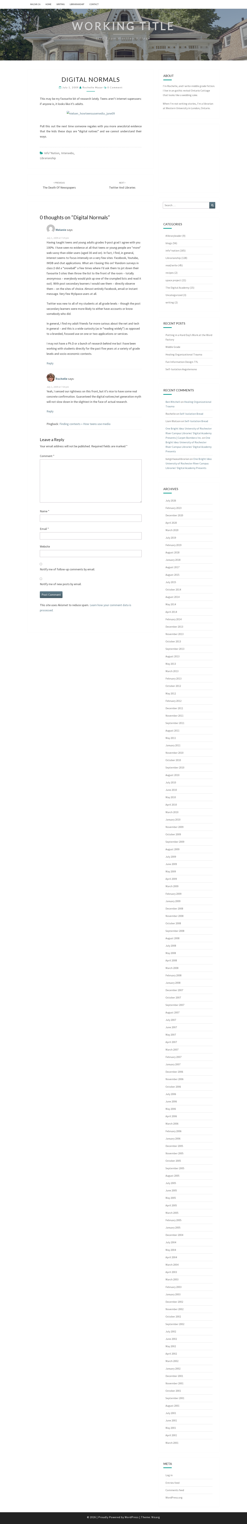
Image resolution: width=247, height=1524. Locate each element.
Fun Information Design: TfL (182, 361)
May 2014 (171, 604)
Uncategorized (174, 295)
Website (45, 546)
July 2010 (171, 782)
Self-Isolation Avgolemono (181, 369)
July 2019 (171, 537)
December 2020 (174, 515)
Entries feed (172, 1482)
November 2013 (174, 634)
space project (173, 280)
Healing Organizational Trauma (184, 354)
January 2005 (173, 1227)
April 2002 (171, 1353)
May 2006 (171, 1108)
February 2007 (173, 1057)
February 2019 (173, 545)
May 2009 (171, 871)
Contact (94, 4)
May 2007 (171, 1034)
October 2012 (173, 686)
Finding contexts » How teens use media (84, 424)
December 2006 (174, 1071)
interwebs (67, 153)
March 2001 (172, 1442)
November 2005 (174, 1153)
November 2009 (174, 827)
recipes (170, 272)
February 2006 (173, 1131)
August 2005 (172, 1175)
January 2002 (173, 1368)
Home (48, 4)
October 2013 (173, 641)
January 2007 (173, 1064)
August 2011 (172, 730)
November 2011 (174, 715)
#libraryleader (174, 235)
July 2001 (171, 1413)
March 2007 (172, 1049)
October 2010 (173, 760)
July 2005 (171, 1183)
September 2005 (175, 1168)
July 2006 (171, 1094)
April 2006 (171, 1116)
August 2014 (172, 597)
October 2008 (173, 923)
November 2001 (174, 1383)
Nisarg (155, 1517)
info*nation (51, 153)
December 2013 (174, 626)
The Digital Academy (177, 287)
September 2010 (175, 767)
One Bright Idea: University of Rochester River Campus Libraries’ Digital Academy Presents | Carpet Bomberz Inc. (189, 433)
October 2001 (173, 1390)
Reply (50, 363)
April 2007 (171, 1042)
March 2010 (172, 812)
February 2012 (173, 700)
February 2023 (173, 508)
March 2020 (172, 530)
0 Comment (115, 87)
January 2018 (173, 559)
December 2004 (174, 1235)
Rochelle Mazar (93, 87)
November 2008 (174, 916)
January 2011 (173, 745)
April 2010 (171, 804)
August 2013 (172, 656)
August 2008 (172, 938)
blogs (169, 243)
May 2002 (171, 1346)
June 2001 (171, 1420)
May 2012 (171, 693)
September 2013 (175, 648)
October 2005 (173, 1160)
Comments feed (175, 1490)
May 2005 (171, 1197)
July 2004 (171, 1242)
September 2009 (175, 841)
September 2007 (175, 1005)
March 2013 (172, 671)
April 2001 (171, 1435)
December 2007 (174, 990)
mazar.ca (35, 4)
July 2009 (171, 856)
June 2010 (171, 789)
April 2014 (171, 611)
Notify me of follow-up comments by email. (67, 569)
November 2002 (174, 1309)
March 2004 (172, 1264)
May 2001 (171, 1427)
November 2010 (174, 752)
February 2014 (173, 619)
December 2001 (174, 1376)
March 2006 (172, 1123)
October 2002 (173, 1316)
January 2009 (173, 901)
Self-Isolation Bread (191, 413)
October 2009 (173, 834)
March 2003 (172, 1279)
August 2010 (172, 775)
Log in (169, 1475)
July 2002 (171, 1331)
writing (60, 4)
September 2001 (175, 1398)
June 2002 (171, 1338)
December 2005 (174, 1146)
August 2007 (172, 1012)
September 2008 (175, 930)
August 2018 (172, 552)
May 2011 (171, 738)
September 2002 (175, 1324)
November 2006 (174, 1079)
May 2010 (171, 797)
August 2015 (172, 574)
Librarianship (77, 4)
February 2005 (173, 1220)
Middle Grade (173, 347)
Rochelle (61, 379)
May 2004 (171, 1250)
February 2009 (173, 893)
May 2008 (171, 953)
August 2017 (172, 567)
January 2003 (173, 1294)
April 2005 (171, 1205)
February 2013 (173, 678)
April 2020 (171, 522)
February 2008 (173, 975)
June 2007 (171, 1027)
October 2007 (173, 997)
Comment (47, 456)
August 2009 (172, 849)
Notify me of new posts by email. (60, 584)
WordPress (132, 1517)
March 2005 (172, 1212)
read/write (172, 265)
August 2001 (172, 1405)
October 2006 (173, 1086)
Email (44, 529)
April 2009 (171, 878)
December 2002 (174, 1301)
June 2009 (171, 864)
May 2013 (171, 663)
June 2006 (171, 1101)
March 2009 (172, 886)
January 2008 (173, 982)
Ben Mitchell (173, 401)
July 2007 (171, 1019)
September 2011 (175, 723)
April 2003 (171, 1272)
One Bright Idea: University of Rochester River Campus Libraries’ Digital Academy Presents (189, 463)
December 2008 (174, 908)
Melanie (61, 230)
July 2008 (171, 945)
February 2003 (173, 1287)
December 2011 (174, 708)
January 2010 (173, 819)
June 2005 (171, 1190)
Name (44, 511)
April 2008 (171, 960)
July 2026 (171, 500)
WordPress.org (174, 1497)
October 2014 (173, 589)
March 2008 (172, 968)
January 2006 (173, 1138)
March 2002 (172, 1361)
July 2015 (171, 582)
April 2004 (171, 1257)
